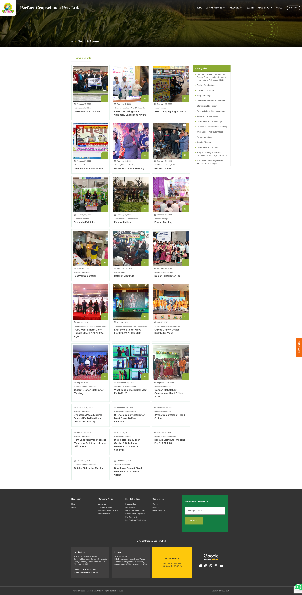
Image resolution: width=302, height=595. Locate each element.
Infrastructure (104, 514)
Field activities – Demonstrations (211, 111)
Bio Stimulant (131, 517)
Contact (293, 8)
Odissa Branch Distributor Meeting (212, 126)
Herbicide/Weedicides (135, 510)
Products (234, 8)
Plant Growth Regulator (135, 514)
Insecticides (130, 504)
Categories (201, 68)
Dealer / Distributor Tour (207, 147)
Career (279, 8)
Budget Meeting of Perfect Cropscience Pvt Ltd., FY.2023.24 (212, 154)
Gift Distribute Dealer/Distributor (211, 101)
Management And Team (108, 510)
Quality (250, 8)
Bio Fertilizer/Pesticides (135, 520)
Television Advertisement (208, 116)
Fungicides (130, 507)
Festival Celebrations (206, 85)
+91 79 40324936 (88, 570)
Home (199, 8)
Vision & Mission (105, 507)
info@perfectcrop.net (89, 572)
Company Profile (214, 8)
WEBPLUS (225, 591)
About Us (102, 504)
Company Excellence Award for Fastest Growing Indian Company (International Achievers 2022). (211, 77)
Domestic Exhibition (205, 90)
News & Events (265, 8)
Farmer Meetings (204, 137)
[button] (223, 8)
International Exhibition (207, 106)
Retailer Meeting (204, 142)
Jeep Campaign (204, 95)
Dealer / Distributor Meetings (209, 121)
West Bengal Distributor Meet (210, 132)
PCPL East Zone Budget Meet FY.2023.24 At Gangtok (210, 162)
